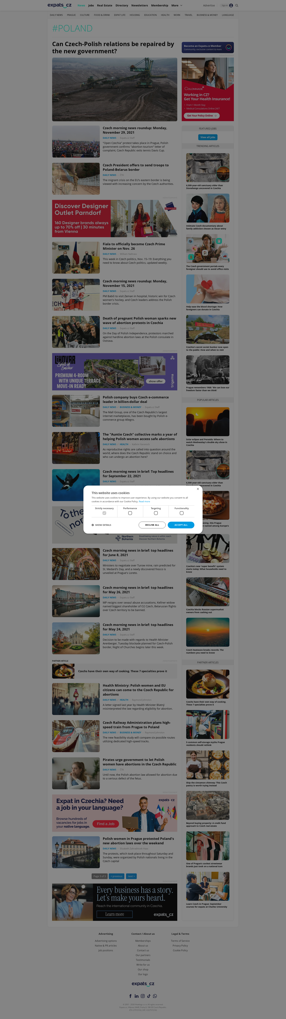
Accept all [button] (181, 524)
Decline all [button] (152, 524)
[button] (101, 525)
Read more (144, 501)
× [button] (198, 489)
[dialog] (143, 509)
